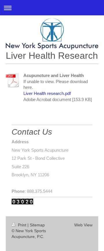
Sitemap (37, 225)
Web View (83, 225)
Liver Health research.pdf (47, 93)
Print (22, 225)
